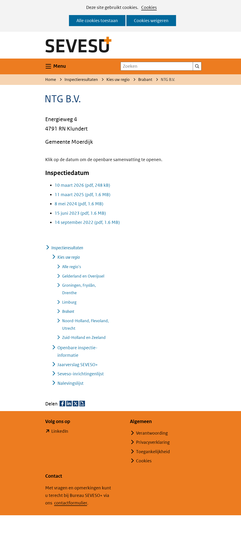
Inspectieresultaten (67, 247)
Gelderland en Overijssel (83, 276)
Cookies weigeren (151, 20)
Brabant (68, 311)
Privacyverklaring (153, 442)
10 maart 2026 (82, 185)
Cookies (149, 7)
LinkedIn (59, 431)
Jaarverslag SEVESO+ (77, 364)
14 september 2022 (87, 222)
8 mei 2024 (79, 203)
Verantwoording (152, 433)
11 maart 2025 (82, 194)
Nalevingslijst (70, 383)
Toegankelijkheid (153, 451)
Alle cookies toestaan (97, 20)
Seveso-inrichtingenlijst (80, 374)
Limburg (69, 302)
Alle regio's (71, 266)
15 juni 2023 (80, 213)
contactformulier (70, 503)
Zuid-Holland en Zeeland (84, 337)
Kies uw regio (68, 257)
